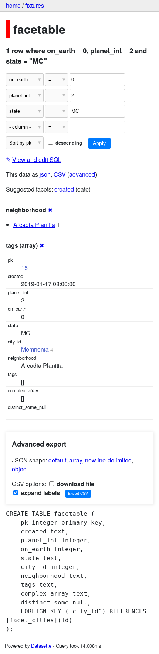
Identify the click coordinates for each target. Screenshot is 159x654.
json (45, 174)
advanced (82, 174)
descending (68, 142)
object (20, 469)
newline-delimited (108, 460)
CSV (60, 174)
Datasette (41, 645)
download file (74, 484)
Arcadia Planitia (34, 224)
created (64, 189)
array (75, 460)
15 (24, 267)
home (13, 5)
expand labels (39, 492)
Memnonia (35, 349)
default (57, 460)
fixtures (34, 5)
